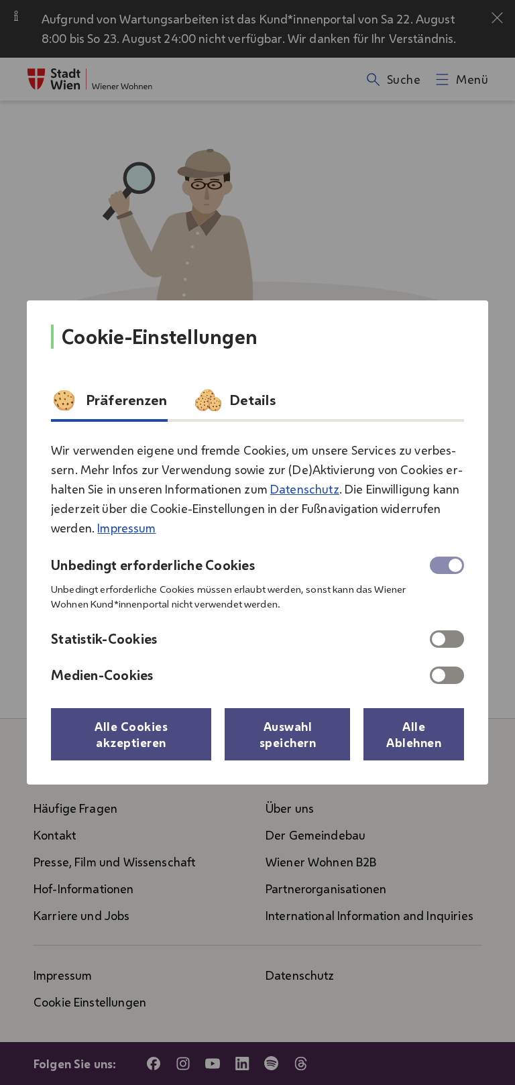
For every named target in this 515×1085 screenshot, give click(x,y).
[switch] (447, 639)
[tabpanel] (257, 557)
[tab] (109, 404)
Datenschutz (304, 489)
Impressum (126, 528)
